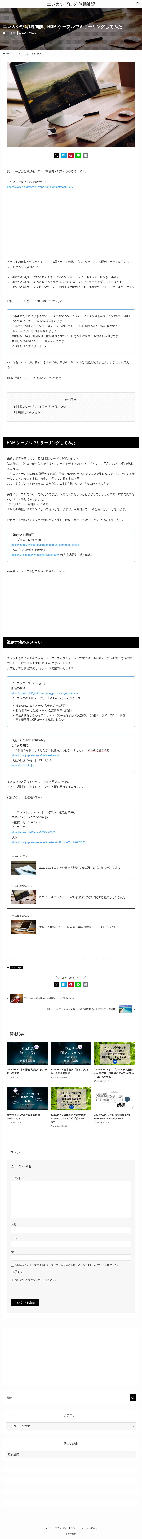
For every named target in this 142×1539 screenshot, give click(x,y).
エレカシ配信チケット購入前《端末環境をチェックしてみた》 (78, 926)
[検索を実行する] (133, 1397)
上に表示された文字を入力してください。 (34, 1280)
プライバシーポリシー (66, 1528)
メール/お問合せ (89, 1528)
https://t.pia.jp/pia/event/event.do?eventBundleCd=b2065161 (48, 842)
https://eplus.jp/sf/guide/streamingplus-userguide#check (45, 544)
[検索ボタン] (138, 4)
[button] (56, 155)
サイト (15, 1251)
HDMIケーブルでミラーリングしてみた (42, 406)
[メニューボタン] (4, 4)
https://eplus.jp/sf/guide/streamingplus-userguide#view (44, 693)
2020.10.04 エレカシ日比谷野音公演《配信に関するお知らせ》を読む (82, 897)
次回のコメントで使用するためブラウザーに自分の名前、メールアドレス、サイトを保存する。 (67, 1264)
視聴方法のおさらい (30, 412)
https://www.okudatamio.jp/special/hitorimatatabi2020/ (40, 186)
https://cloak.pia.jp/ (22, 765)
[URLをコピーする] (85, 155)
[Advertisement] (71, 224)
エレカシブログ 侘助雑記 (71, 4)
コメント (17, 1178)
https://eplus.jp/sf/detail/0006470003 (33, 832)
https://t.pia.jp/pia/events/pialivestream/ (35, 554)
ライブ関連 (11, 33)
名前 (13, 1224)
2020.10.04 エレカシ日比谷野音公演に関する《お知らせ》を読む (79, 867)
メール (15, 1238)
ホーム (48, 1528)
